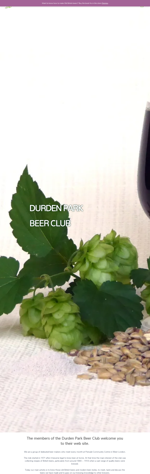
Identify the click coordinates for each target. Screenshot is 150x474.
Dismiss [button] (105, 3)
